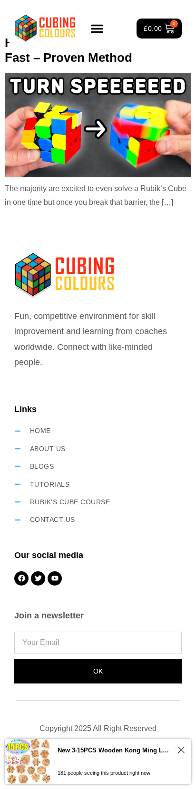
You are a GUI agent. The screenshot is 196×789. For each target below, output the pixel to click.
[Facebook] (21, 578)
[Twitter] (38, 578)
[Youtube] (55, 578)
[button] (97, 28)
